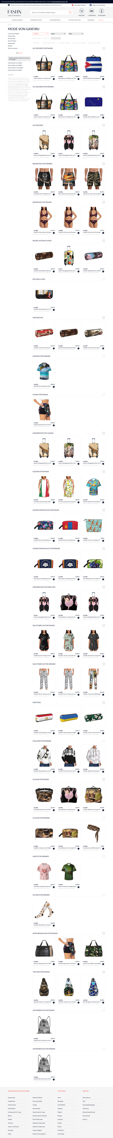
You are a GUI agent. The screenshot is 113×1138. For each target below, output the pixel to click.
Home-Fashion (75, 20)
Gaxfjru (60, 153)
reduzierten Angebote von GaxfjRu (19, 95)
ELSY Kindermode (38, 1119)
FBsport (60, 1112)
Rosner (60, 1126)
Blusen (10, 1115)
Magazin (82, 15)
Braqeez (60, 1115)
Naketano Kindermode (39, 1123)
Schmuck (10, 1123)
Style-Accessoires (13, 48)
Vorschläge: (36, 42)
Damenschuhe (12, 1105)
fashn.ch (85, 1119)
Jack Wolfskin (61, 1105)
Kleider (10, 1119)
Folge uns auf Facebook (98, 5)
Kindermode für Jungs (39, 1112)
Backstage (60, 1101)
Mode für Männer (37, 1097)
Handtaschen (11, 1101)
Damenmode (17, 20)
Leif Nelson (61, 1130)
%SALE (100, 20)
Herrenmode (36, 20)
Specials (10, 45)
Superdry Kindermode (39, 1126)
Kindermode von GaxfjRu (94, 42)
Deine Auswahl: (37, 38)
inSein (9, 1134)
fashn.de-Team (24, 100)
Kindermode (55, 20)
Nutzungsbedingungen (89, 1105)
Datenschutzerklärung (89, 1112)
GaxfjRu (36, 76)
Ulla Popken (61, 1134)
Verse (59, 1097)
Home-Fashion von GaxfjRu (79, 42)
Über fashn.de (86, 1097)
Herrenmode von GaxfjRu (64, 42)
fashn (9, 24)
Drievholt (10, 1130)
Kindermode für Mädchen (40, 1115)
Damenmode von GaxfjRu (49, 42)
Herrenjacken (36, 1108)
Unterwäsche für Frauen (14, 1112)
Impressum (86, 1108)
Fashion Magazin (37, 1130)
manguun (60, 1108)
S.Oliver (60, 1123)
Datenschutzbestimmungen (58, 1)
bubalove (60, 1119)
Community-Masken (13, 33)
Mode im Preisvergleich (39, 1134)
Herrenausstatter (37, 1101)
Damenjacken (11, 1108)
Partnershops (86, 1115)
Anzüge (35, 1105)
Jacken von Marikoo (13, 1126)
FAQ (84, 1101)
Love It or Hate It (14, 15)
